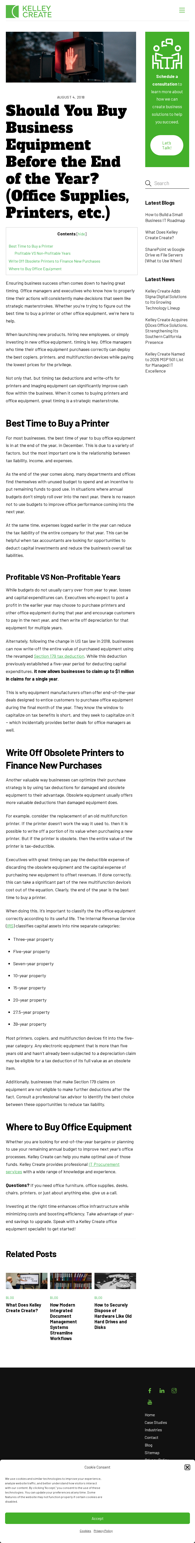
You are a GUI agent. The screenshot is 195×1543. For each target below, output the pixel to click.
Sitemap (152, 1452)
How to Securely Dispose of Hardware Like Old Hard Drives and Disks (113, 1316)
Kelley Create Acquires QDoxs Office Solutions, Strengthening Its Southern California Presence (166, 331)
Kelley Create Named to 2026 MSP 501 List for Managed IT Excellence (165, 362)
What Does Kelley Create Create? (23, 1307)
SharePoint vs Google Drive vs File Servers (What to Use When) (165, 255)
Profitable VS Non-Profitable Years (43, 253)
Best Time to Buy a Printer (31, 246)
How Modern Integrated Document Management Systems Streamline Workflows (63, 1321)
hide (81, 234)
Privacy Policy (103, 1530)
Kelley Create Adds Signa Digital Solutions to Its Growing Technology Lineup (166, 299)
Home (150, 1414)
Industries (153, 1429)
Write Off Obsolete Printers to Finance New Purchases (54, 261)
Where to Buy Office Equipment (35, 268)
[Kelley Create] (29, 11)
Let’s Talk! (167, 145)
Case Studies (156, 1422)
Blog (10, 1297)
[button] (187, 1467)
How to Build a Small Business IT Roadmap (165, 217)
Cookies (85, 1530)
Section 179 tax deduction (59, 656)
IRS (10, 925)
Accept (98, 1518)
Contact (151, 1437)
